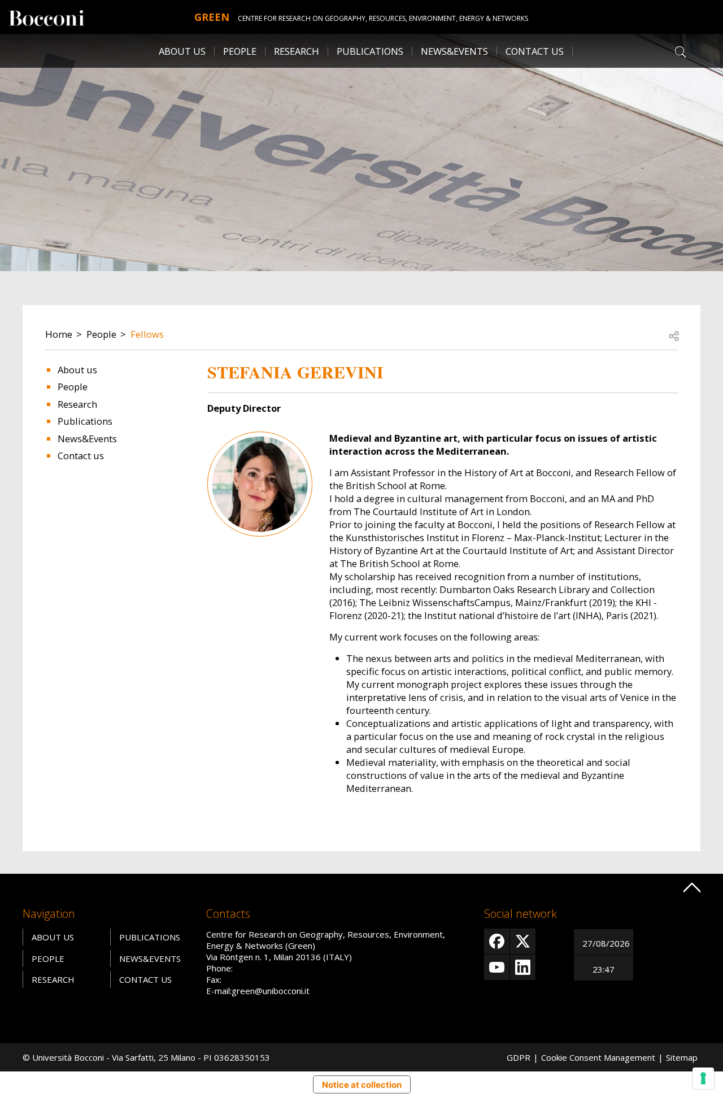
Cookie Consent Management (598, 1057)
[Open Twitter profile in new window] (522, 941)
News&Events (87, 438)
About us (182, 51)
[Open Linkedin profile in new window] (522, 967)
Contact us (535, 51)
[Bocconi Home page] (46, 17)
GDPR (518, 1057)
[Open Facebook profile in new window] (496, 941)
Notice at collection (362, 1084)
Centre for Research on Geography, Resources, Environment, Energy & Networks (383, 18)
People (101, 334)
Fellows (147, 334)
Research (77, 404)
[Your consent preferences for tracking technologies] (703, 1078)
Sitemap (682, 1057)
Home (58, 334)
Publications (85, 421)
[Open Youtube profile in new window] (496, 967)
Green (211, 17)
